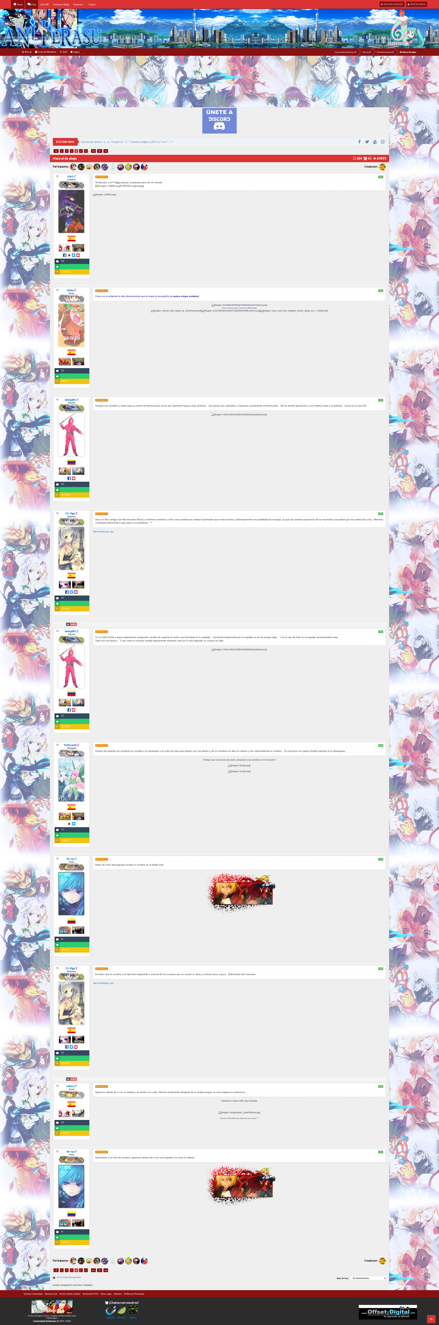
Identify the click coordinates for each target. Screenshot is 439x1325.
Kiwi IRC (121, 1317)
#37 (380, 859)
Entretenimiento (385, 52)
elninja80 (70, 399)
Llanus (70, 1085)
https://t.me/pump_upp (103, 531)
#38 (380, 969)
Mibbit (133, 1317)
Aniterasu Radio (61, 4)
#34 (380, 514)
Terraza (366, 52)
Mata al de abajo (408, 52)
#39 (380, 1086)
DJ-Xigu (70, 513)
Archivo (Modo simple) (69, 1294)
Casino (92, 4)
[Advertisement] (219, 81)
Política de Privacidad (134, 1294)
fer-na (70, 858)
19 (93, 151)
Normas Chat (51, 1294)
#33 (380, 400)
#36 (380, 745)
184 (359, 158)
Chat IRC (44, 4)
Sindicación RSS (90, 1294)
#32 (380, 291)
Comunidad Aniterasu (344, 52)
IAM (70, 176)
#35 (380, 632)
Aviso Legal (105, 1294)
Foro (33, 4)
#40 (380, 1152)
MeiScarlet (70, 745)
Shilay (70, 290)
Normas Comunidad (33, 1294)
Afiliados (118, 1294)
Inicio (19, 4)
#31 (380, 177)
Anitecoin (78, 4)
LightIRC (110, 1317)
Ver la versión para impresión (69, 1277)
